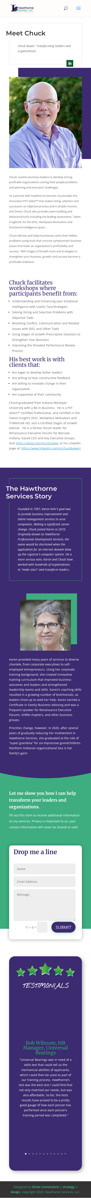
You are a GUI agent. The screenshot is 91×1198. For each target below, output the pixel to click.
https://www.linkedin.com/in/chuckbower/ (51, 448)
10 (58, 1154)
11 (61, 1154)
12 (65, 1154)
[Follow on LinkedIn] (69, 63)
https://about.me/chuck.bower (37, 443)
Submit (63, 927)
